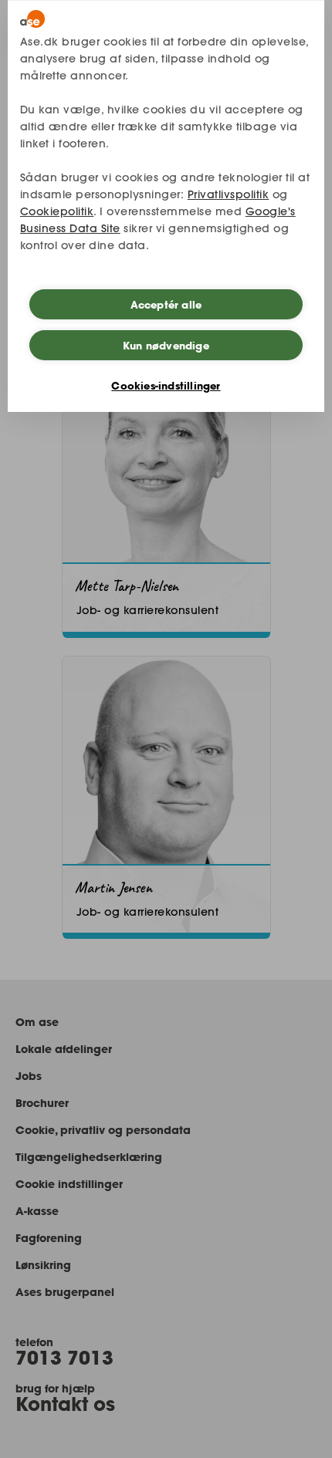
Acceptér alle (166, 305)
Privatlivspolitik (228, 194)
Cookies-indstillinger (165, 386)
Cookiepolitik (57, 211)
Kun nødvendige (166, 346)
